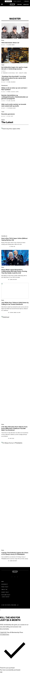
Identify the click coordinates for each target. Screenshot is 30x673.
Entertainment (4, 85)
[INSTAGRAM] (13, 576)
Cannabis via (4, 235)
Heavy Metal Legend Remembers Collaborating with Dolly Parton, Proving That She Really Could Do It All (14, 271)
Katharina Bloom (11, 108)
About (2, 581)
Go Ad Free (8, 1)
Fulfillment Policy (5, 594)
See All (2, 119)
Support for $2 (3, 632)
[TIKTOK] (16, 576)
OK (1, 672)
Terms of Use (4, 589)
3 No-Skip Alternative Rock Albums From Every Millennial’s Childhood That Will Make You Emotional (14, 428)
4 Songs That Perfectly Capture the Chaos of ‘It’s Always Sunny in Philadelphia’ (14, 553)
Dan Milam (12, 438)
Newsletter (26, 4)
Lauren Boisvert (13, 279)
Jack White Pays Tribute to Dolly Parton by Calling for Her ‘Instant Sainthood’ (15, 303)
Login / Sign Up (17, 1)
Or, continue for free (5, 634)
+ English (26, 1)
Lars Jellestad (11, 100)
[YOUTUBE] (19, 576)
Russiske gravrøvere (8, 114)
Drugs (2, 40)
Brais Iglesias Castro (13, 91)
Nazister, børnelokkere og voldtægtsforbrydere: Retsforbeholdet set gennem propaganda (14, 96)
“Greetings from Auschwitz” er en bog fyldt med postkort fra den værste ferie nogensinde (13, 78)
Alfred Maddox (11, 44)
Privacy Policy (4, 586)
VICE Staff (10, 116)
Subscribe (19, 4)
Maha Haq (13, 246)
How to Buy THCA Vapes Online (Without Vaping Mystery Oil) (14, 239)
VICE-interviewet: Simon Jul (10, 42)
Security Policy (5, 592)
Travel (2, 64)
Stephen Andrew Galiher (15, 312)
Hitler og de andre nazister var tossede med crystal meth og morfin (13, 105)
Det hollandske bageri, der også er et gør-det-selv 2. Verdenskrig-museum (14, 68)
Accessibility (4, 584)
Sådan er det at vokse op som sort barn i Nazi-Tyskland (14, 88)
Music (2, 267)
